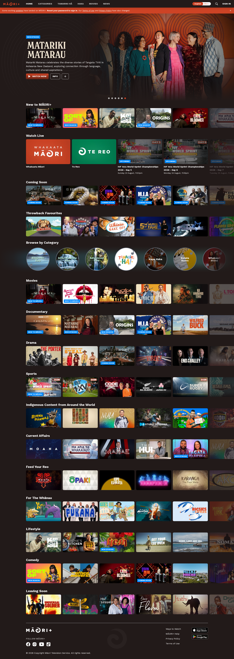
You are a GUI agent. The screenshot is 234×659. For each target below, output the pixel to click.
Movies (93, 3)
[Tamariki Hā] (161, 264)
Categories (45, 3)
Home (29, 3)
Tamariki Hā (65, 3)
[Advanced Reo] (121, 264)
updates (19, 10)
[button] (13, 262)
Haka (81, 3)
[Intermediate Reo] (82, 264)
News (106, 3)
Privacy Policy (105, 10)
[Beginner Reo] (43, 264)
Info (58, 77)
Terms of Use (88, 10)
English (198, 4)
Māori (206, 4)
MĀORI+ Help (172, 643)
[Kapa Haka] (200, 264)
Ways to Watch (173, 639)
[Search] (216, 3)
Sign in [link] (226, 3)
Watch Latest (41, 77)
